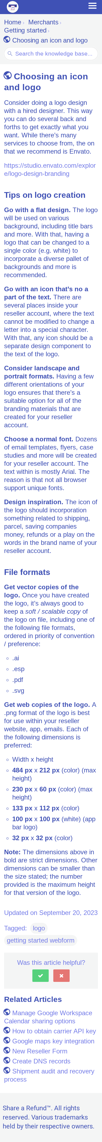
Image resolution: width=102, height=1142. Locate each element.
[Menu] (92, 6)
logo (39, 928)
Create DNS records (41, 1061)
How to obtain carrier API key (54, 1031)
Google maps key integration (53, 1041)
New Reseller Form (39, 1051)
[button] (40, 975)
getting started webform (41, 940)
